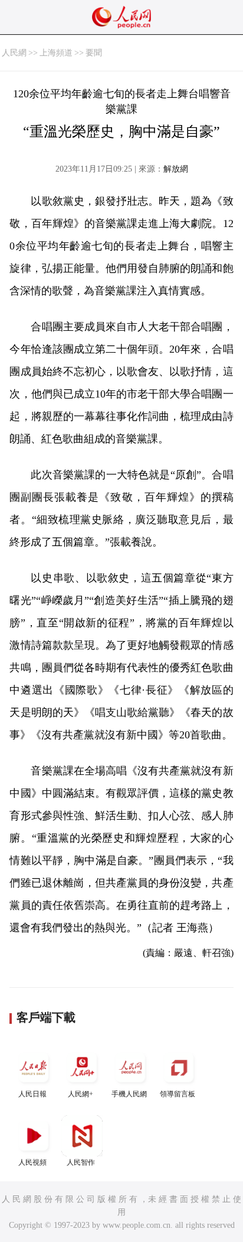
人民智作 (81, 1162)
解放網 (175, 169)
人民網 (14, 52)
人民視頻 (32, 1162)
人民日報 (32, 1094)
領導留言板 (177, 1094)
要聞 (94, 52)
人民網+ (80, 1094)
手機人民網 (129, 1094)
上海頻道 (56, 52)
